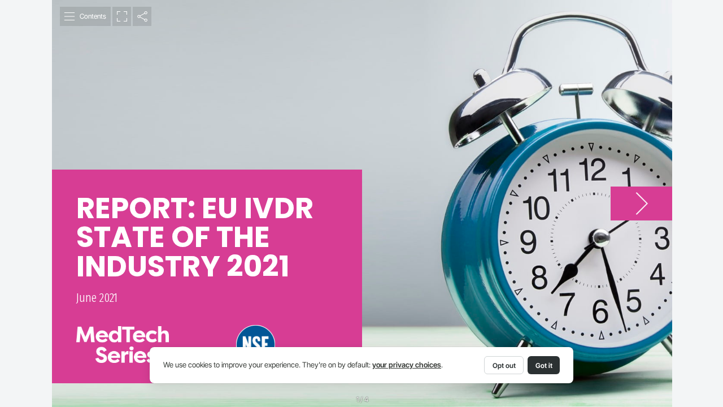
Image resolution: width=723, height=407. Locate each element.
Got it (543, 365)
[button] (85, 16)
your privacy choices (406, 365)
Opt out (504, 365)
